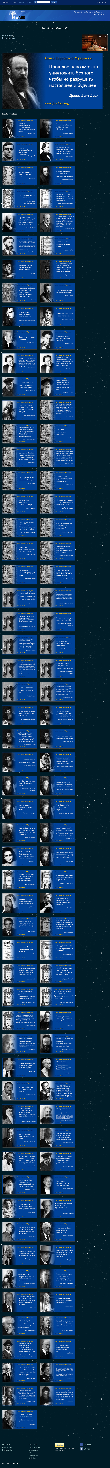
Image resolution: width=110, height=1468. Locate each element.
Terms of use (33, 1455)
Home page (6, 1445)
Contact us (102, 36)
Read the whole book (9, 114)
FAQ (30, 1453)
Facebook (85, 1445)
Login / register (102, 2)
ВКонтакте (85, 1449)
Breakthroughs (7, 1450)
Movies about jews (8, 38)
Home (23, 12)
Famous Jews (7, 35)
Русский (21, 2)
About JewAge (33, 1450)
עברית (29, 2)
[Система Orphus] (59, 1446)
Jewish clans (33, 1445)
